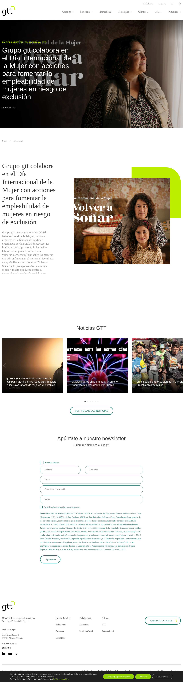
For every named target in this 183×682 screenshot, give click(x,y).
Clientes (142, 12)
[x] (16, 654)
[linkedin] (3, 654)
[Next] (178, 365)
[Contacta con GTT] (180, 4)
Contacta (60, 631)
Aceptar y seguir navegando (118, 677)
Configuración (162, 677)
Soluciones (85, 12)
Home (4, 141)
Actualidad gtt (18, 141)
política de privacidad (58, 507)
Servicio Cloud (86, 631)
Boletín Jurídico (148, 4)
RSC (157, 12)
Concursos (162, 4)
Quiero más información (161, 620)
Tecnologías (123, 12)
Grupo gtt (66, 12)
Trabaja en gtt (85, 618)
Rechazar (143, 677)
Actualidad (173, 12)
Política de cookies (60, 679)
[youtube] (10, 654)
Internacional (105, 12)
